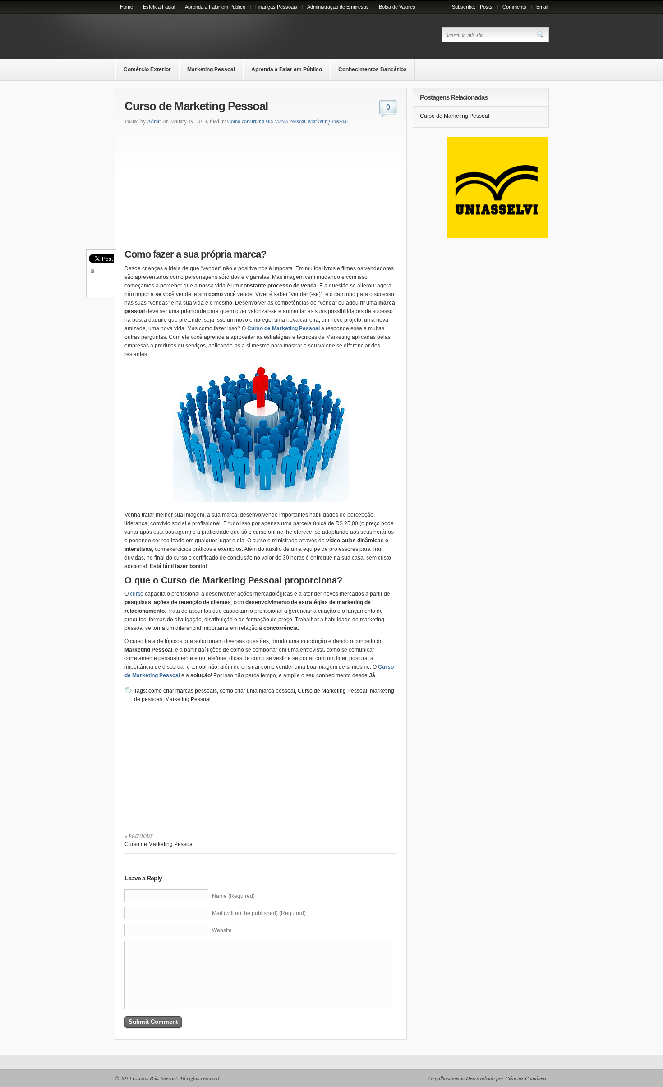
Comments (514, 6)
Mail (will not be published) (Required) (259, 913)
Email (542, 6)
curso (137, 594)
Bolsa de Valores (397, 6)
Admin (154, 121)
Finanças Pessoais (276, 6)
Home (126, 6)
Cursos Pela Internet (155, 1078)
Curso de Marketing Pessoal (283, 328)
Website (222, 930)
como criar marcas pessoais (182, 691)
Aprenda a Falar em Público (215, 6)
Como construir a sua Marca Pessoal (266, 121)
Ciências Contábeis (526, 1078)
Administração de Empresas (338, 6)
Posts (486, 6)
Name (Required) (233, 896)
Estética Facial (159, 6)
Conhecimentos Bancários (372, 69)
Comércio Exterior (147, 69)
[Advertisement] (190, 185)
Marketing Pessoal (211, 69)
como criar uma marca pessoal (257, 691)
